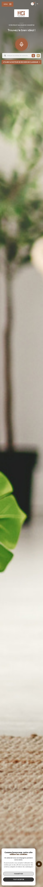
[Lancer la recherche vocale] (21, 44)
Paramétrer (18, 874)
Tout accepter (18, 879)
